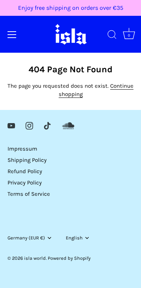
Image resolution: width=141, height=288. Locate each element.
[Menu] (12, 34)
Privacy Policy (25, 182)
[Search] (112, 35)
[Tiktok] (47, 125)
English (74, 238)
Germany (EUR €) (26, 238)
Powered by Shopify (69, 258)
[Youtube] (11, 125)
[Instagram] (29, 125)
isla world (35, 258)
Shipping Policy (27, 160)
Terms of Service (29, 193)
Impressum (22, 148)
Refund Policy (25, 171)
